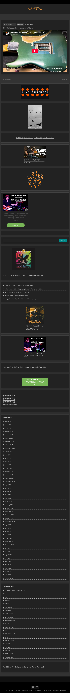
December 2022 (9, 541)
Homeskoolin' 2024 (9, 397)
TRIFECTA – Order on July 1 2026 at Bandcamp (19, 285)
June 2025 (8, 458)
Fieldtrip (7, 604)
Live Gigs (7, 623)
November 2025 (9, 441)
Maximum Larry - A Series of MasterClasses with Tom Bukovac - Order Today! (34, 161)
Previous (7, 79)
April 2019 (8, 574)
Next (64, 79)
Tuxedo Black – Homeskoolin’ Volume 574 (17, 295)
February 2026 (9, 431)
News (6, 637)
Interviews (8, 610)
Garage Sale (8, 607)
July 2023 (8, 528)
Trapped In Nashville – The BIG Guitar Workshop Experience (22, 299)
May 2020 (8, 565)
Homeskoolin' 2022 (9, 400)
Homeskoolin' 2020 (9, 403)
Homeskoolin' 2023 (9, 398)
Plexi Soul (7, 643)
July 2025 (8, 455)
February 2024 (9, 505)
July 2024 (8, 488)
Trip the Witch (9, 653)
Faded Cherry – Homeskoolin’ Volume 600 (17, 292)
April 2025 (8, 465)
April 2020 (8, 568)
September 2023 (10, 521)
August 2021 (8, 555)
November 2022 (9, 545)
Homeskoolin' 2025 (9, 395)
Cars (6, 597)
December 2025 (9, 438)
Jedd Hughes (9, 614)
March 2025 (8, 468)
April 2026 (8, 425)
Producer (7, 647)
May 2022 (8, 551)
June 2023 (8, 531)
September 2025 (10, 448)
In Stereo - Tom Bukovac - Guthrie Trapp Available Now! (23, 275)
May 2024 (8, 495)
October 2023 (9, 518)
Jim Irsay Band (9, 617)
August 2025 (8, 451)
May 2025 (8, 461)
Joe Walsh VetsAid (10, 620)
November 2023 (9, 515)
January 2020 (9, 571)
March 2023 (8, 538)
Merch (6, 630)
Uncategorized (9, 657)
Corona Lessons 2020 (10, 404)
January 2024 (9, 508)
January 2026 (9, 435)
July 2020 (8, 561)
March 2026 (8, 428)
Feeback (7, 600)
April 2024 (8, 498)
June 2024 (8, 491)
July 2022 (7, 548)
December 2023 (9, 511)
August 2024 (8, 485)
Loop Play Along (9, 627)
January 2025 (9, 475)
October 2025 (9, 445)
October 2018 (9, 578)
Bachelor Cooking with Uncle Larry (15, 590)
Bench (21, 24)
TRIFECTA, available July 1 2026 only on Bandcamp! (35, 138)
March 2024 (8, 501)
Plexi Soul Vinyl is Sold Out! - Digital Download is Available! (24, 367)
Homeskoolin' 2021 (9, 401)
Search (63, 240)
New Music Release (10, 633)
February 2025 (9, 471)
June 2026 (8, 421)
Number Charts (9, 640)
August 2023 (8, 525)
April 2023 (8, 535)
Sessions (7, 650)
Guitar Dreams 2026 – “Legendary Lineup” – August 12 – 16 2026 (24, 289)
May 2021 (7, 558)
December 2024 (9, 478)
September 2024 (10, 481)
